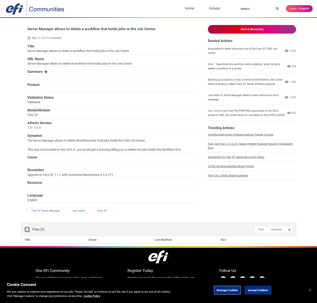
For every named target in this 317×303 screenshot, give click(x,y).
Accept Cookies (258, 290)
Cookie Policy (91, 295)
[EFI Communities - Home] (35, 8)
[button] (261, 229)
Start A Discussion (252, 29)
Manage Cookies (227, 290)
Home (189, 8)
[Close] (310, 290)
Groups (214, 8)
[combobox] (256, 8)
